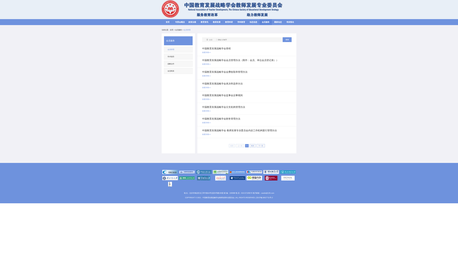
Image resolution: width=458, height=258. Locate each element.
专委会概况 (180, 22)
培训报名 (290, 22)
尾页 (252, 146)
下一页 (260, 146)
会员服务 (266, 22)
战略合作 (171, 64)
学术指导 (171, 57)
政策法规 (192, 22)
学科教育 (241, 22)
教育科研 (229, 22)
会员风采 (171, 71)
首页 (168, 22)
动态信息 (253, 22)
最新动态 (278, 22)
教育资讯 (204, 22)
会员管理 (171, 49)
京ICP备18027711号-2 (264, 198)
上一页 (240, 146)
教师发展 (217, 22)
